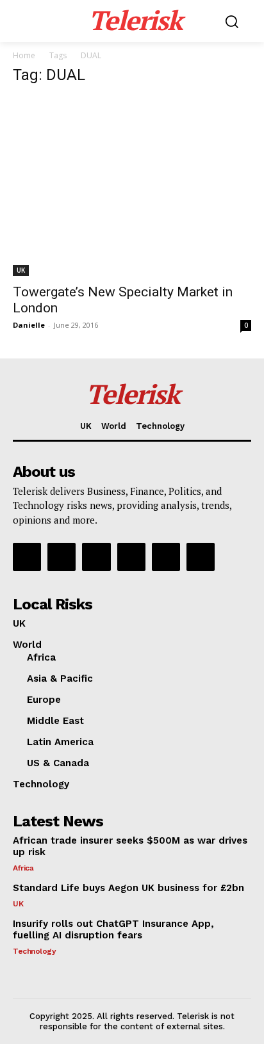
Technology (34, 951)
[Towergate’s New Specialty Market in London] (132, 186)
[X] (166, 557)
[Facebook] (27, 557)
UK (21, 270)
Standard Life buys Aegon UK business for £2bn (128, 888)
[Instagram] (61, 557)
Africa (23, 867)
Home (24, 55)
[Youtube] (200, 557)
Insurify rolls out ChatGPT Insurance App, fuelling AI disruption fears (113, 929)
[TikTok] (131, 557)
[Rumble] (96, 557)
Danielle (29, 325)
